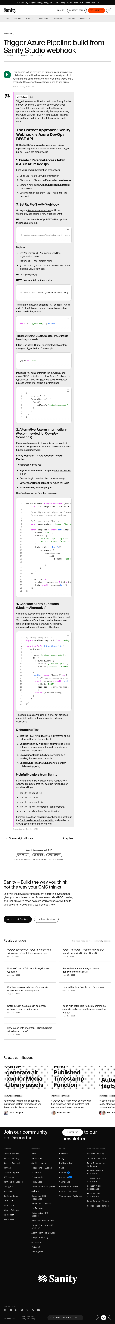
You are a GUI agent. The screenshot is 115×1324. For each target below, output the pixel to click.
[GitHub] (5, 1310)
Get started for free (17, 919)
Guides (18, 18)
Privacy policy (95, 1153)
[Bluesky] (21, 1310)
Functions (9, 1205)
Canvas (7, 1168)
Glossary (36, 1242)
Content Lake (11, 1196)
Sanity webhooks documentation (37, 820)
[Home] (10, 10)
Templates (43, 18)
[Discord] (38, 1310)
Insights (8, 1186)
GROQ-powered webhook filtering (34, 823)
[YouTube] (10, 1310)
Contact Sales (77, 10)
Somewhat (38, 855)
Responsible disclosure (93, 1195)
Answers (8, 33)
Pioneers (36, 1172)
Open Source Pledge (98, 1201)
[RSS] (32, 1310)
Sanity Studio (11, 1153)
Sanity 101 (37, 1158)
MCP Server (10, 1177)
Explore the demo (46, 919)
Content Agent (11, 1172)
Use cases (9, 1219)
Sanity (10, 882)
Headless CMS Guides (42, 1220)
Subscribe (72, 1132)
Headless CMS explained (38, 1197)
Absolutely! (54, 855)
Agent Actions (11, 1210)
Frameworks (37, 1177)
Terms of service (96, 1158)
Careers (63, 1177)
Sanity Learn (38, 1163)
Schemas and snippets (43, 1186)
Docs (33, 1153)
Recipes (71, 18)
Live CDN (8, 1200)
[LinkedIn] (16, 1310)
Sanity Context (12, 1163)
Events (62, 1172)
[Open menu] (108, 10)
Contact (63, 1153)
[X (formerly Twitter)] (27, 1310)
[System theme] (103, 1317)
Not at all (23, 855)
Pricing (35, 1247)
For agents (37, 1251)
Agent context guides (43, 1233)
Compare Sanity (39, 1237)
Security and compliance (94, 1187)
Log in (60, 10)
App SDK (8, 1191)
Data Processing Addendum (96, 1164)
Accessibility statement (95, 1172)
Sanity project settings (39, 210)
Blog (61, 1158)
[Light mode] (98, 1317)
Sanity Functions (49, 613)
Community (85, 18)
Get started (96, 10)
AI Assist (9, 1215)
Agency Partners (68, 1191)
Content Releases (13, 1182)
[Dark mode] (108, 1317)
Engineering (65, 1163)
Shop (61, 1168)
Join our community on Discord (25, 1134)
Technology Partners (70, 1196)
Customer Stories (68, 1186)
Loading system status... (66, 1317)
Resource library (41, 1203)
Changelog (64, 1182)
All (7, 18)
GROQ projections (31, 376)
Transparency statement (94, 1180)
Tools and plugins (41, 1168)
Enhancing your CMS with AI (42, 1226)
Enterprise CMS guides (39, 1214)
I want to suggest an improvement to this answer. (39, 859)
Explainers (37, 1208)
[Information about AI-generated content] (31, 97)
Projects (58, 18)
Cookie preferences (98, 1206)
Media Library (11, 1158)
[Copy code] (68, 230)
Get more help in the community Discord (91, 940)
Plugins (30, 18)
